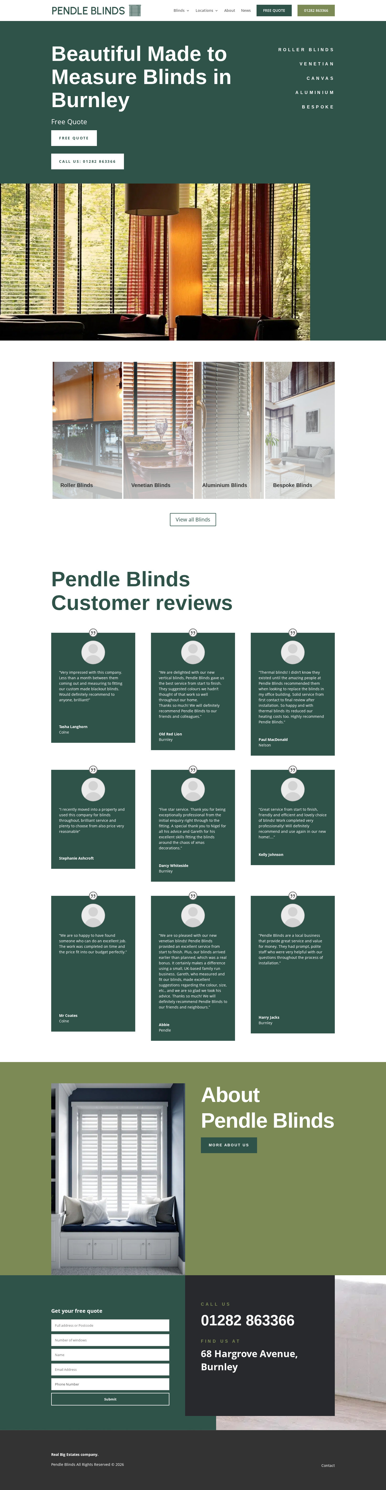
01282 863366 (316, 10)
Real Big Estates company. (74, 1454)
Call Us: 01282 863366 (87, 161)
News (246, 11)
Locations (204, 11)
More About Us (229, 1145)
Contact (328, 1465)
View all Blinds (193, 519)
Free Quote (274, 10)
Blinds (179, 11)
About (229, 11)
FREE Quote (74, 137)
